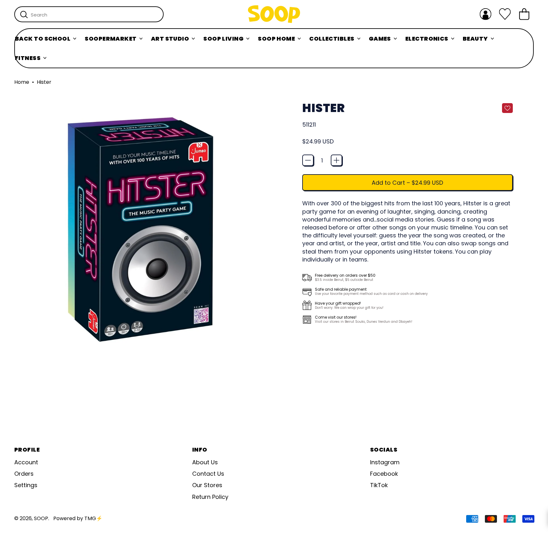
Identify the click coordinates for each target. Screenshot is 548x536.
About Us (205, 462)
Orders (24, 474)
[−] (308, 160)
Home (21, 82)
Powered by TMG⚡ (77, 518)
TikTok (379, 485)
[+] (336, 160)
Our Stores (207, 485)
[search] (24, 15)
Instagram (385, 462)
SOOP (41, 518)
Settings (25, 485)
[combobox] (89, 14)
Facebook (384, 474)
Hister (44, 82)
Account (26, 462)
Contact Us (208, 474)
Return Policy (210, 497)
